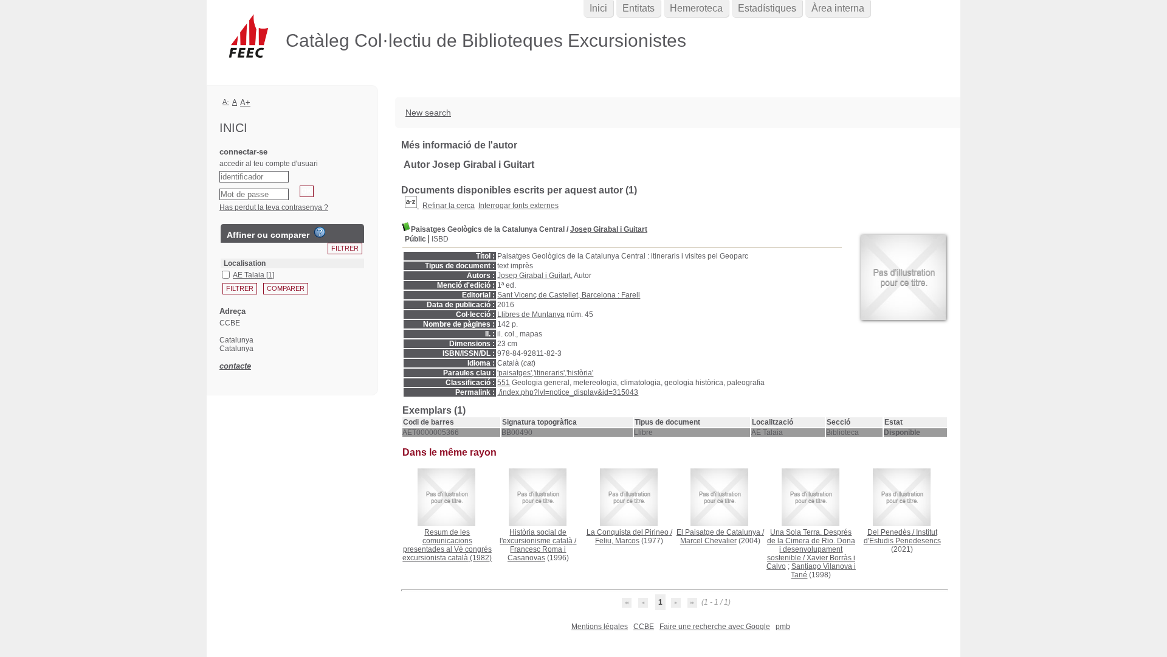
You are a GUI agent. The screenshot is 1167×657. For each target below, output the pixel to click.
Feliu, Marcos (617, 541)
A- (225, 101)
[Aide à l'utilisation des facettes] (319, 232)
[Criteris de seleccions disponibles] (412, 205)
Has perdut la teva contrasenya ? (273, 207)
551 (503, 382)
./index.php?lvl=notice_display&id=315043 (567, 392)
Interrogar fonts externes (518, 205)
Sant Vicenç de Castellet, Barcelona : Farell (568, 295)
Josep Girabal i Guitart (608, 229)
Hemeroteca (696, 8)
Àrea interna (837, 8)
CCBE (643, 626)
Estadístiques (767, 8)
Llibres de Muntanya (531, 314)
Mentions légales (599, 626)
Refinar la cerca (448, 205)
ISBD (440, 239)
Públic (415, 239)
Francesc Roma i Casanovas (537, 553)
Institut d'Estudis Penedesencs (902, 536)
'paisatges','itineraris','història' (545, 373)
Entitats (638, 8)
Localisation (245, 263)
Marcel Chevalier (708, 541)
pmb (783, 626)
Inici (598, 8)
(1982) (447, 545)
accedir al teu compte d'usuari (268, 163)
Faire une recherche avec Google (714, 626)
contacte (235, 365)
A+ (245, 102)
